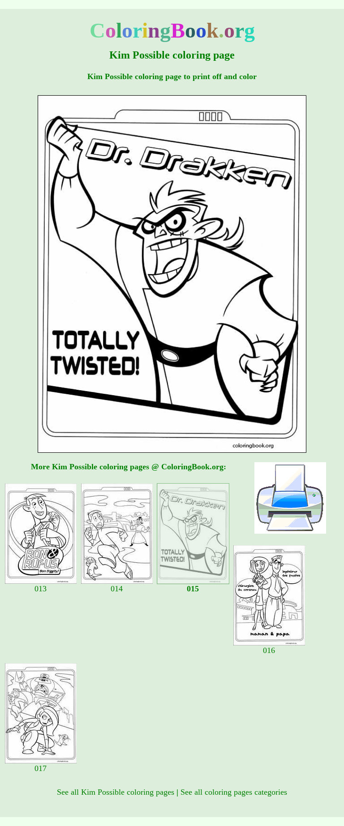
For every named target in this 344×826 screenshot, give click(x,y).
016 (269, 650)
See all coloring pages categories (234, 792)
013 (40, 588)
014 (117, 588)
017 (40, 768)
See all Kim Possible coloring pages (115, 792)
